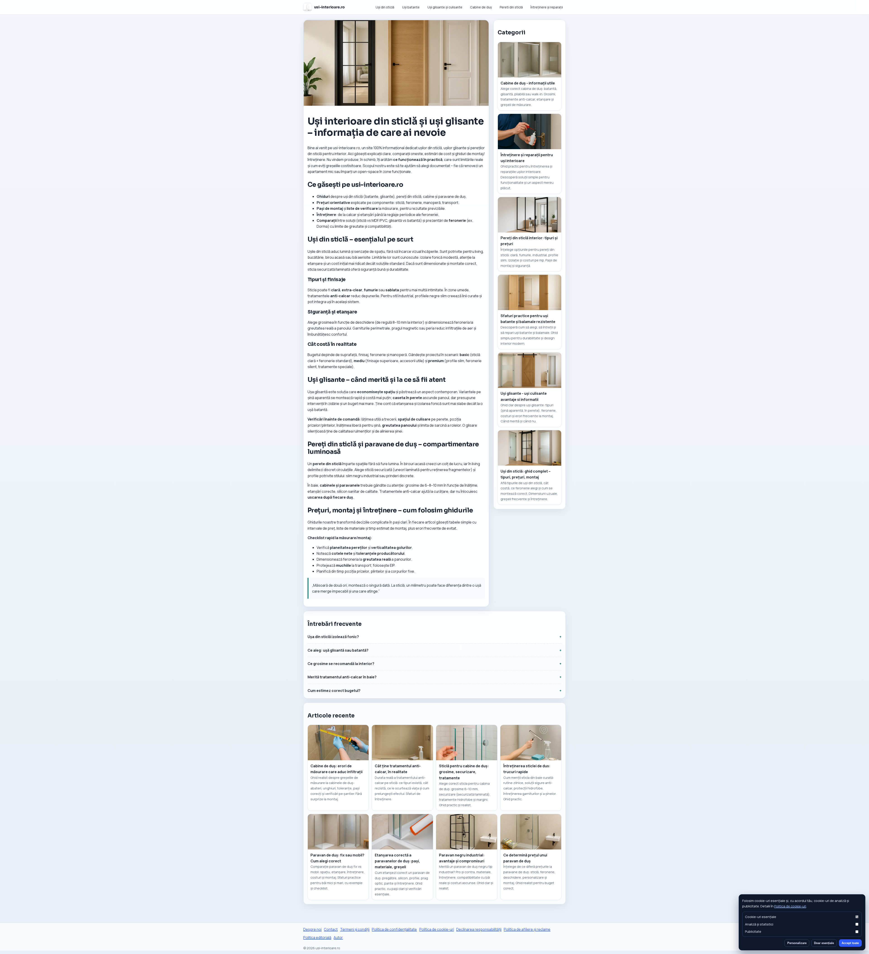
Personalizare (797, 943)
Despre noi (312, 929)
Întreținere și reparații (546, 7)
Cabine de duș (481, 7)
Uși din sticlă (385, 7)
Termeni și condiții (355, 929)
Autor (338, 937)
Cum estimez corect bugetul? (334, 690)
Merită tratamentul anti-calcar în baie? (342, 676)
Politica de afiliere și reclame (527, 929)
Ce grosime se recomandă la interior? (341, 663)
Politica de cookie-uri (790, 906)
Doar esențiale (824, 943)
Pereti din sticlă (511, 7)
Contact (331, 929)
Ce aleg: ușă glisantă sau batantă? (338, 650)
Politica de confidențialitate (394, 929)
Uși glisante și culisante (444, 7)
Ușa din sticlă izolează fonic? (333, 636)
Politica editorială (317, 937)
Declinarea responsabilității (478, 929)
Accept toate (850, 943)
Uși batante (411, 7)
